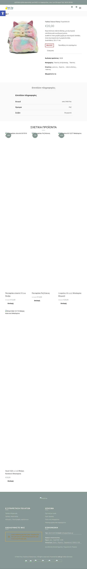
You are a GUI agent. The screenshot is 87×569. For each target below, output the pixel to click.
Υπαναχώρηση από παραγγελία (55, 522)
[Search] (66, 8)
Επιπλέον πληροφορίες (43, 87)
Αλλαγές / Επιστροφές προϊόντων (17, 519)
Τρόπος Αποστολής (11, 516)
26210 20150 (52, 533)
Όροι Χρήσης (49, 516)
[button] (3, 13)
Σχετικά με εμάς (50, 513)
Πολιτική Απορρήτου (52, 519)
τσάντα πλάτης (71, 67)
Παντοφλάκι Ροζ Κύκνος (41, 293)
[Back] (7, 14)
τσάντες (48, 69)
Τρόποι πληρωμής (11, 513)
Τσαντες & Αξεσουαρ (61, 62)
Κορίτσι (61, 67)
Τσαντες (72, 62)
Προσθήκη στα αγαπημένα (67, 45)
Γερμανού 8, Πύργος (70, 547)
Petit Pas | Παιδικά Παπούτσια (26, 557)
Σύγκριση (50, 50)
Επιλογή (10, 303)
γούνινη (55, 67)
